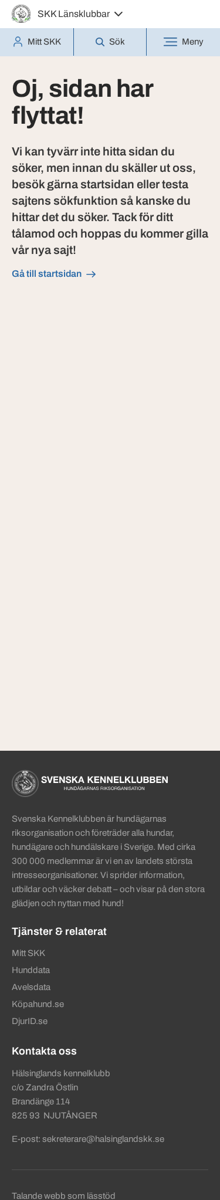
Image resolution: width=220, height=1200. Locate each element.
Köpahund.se (38, 1004)
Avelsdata (31, 987)
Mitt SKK (28, 953)
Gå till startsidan (47, 274)
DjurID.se (30, 1021)
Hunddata (31, 970)
